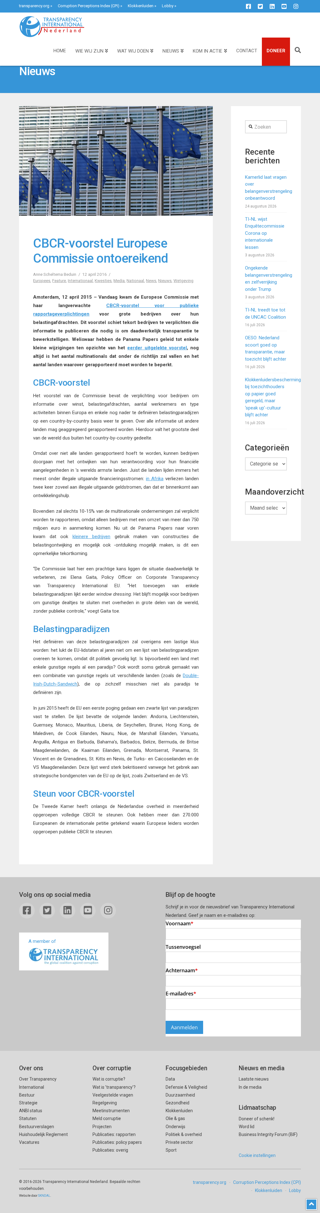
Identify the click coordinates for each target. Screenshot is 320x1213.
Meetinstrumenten (111, 1110)
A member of (42, 941)
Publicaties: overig (110, 1150)
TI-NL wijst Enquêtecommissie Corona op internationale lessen (264, 233)
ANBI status (30, 1110)
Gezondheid (177, 1102)
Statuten (28, 1118)
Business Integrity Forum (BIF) (268, 1134)
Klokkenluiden (140, 5)
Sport (171, 1150)
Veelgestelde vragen (112, 1094)
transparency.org (34, 5)
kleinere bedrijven (91, 536)
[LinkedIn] (272, 6)
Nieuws (165, 280)
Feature (59, 280)
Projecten (102, 1126)
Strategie (28, 1102)
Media (119, 280)
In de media (250, 1087)
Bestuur (27, 1094)
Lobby (167, 5)
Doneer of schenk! (256, 1118)
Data (170, 1079)
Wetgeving (183, 280)
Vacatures (29, 1142)
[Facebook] (248, 6)
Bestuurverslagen (36, 1126)
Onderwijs (175, 1126)
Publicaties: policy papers (117, 1142)
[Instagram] (296, 6)
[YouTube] (284, 6)
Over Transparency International (38, 1083)
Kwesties (103, 280)
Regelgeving (104, 1102)
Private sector (179, 1142)
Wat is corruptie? (108, 1079)
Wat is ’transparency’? (114, 1087)
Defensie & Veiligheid (186, 1087)
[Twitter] (260, 6)
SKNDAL (44, 1195)
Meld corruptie (106, 1118)
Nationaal (135, 280)
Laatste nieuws (254, 1079)
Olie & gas (175, 1118)
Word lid (246, 1126)
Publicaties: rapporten (114, 1134)
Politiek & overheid (184, 1134)
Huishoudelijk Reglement (43, 1134)
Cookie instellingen (257, 1155)
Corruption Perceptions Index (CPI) (88, 5)
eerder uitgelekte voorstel (157, 348)
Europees (41, 280)
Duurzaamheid (180, 1094)
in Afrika (154, 478)
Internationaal (80, 280)
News (151, 280)
